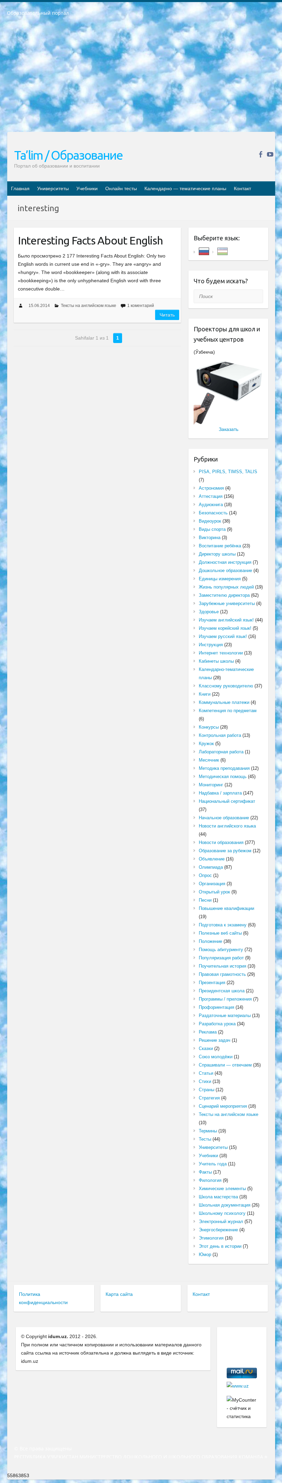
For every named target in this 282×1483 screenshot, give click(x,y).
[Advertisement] (141, 79)
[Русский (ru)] (204, 250)
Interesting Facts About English (90, 240)
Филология (210, 1180)
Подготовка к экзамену (223, 924)
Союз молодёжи (215, 1056)
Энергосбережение (218, 1229)
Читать (167, 315)
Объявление (212, 859)
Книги (204, 694)
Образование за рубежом (225, 850)
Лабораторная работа (221, 751)
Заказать (228, 429)
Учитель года (213, 1163)
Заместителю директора (224, 595)
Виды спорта (212, 529)
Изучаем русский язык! (223, 636)
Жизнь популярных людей (226, 587)
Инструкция (211, 644)
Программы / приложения (225, 999)
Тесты (205, 1139)
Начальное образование (224, 817)
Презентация (212, 982)
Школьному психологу (222, 1213)
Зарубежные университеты (227, 603)
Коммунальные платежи (224, 702)
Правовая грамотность (222, 974)
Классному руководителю (226, 685)
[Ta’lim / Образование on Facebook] (260, 154)
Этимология (211, 1238)
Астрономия (211, 488)
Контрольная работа (220, 735)
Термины (208, 1130)
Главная (20, 188)
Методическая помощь (223, 776)
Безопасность (213, 512)
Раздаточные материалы (225, 1015)
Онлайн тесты (121, 188)
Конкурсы (209, 727)
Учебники (87, 188)
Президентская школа (222, 990)
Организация (212, 883)
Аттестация (211, 496)
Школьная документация (224, 1205)
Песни (205, 900)
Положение (210, 941)
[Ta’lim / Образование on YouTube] (270, 154)
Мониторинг (211, 784)
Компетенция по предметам (228, 710)
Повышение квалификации (226, 908)
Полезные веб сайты (220, 933)
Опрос (205, 875)
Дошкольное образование (225, 570)
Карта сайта (119, 1294)
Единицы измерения (220, 578)
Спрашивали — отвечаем (225, 1065)
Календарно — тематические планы (185, 188)
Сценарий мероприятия (223, 1106)
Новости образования (221, 842)
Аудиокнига (211, 504)
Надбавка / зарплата (220, 793)
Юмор (205, 1254)
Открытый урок (214, 891)
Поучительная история (222, 966)
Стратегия (209, 1097)
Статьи (206, 1073)
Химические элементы (222, 1188)
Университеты (53, 188)
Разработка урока (217, 1023)
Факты (205, 1172)
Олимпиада (211, 867)
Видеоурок (210, 521)
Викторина (209, 537)
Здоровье (209, 611)
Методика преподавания (224, 768)
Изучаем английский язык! (226, 620)
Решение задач (214, 1040)
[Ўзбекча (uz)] (222, 250)
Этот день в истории (220, 1246)
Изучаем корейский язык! (225, 628)
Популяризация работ (221, 957)
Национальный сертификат (227, 801)
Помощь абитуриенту (221, 949)
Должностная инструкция (225, 562)
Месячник (209, 760)
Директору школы (217, 554)
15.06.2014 (39, 305)
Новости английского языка (227, 826)
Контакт (242, 188)
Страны (206, 1089)
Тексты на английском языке (88, 305)
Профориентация (216, 1007)
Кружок (206, 743)
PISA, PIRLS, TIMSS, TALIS (228, 471)
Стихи (205, 1081)
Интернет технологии (221, 652)
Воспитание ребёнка (220, 545)
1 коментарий (140, 305)
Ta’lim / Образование (68, 155)
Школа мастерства (218, 1196)
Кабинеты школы (216, 661)
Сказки (206, 1048)
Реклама (208, 1032)
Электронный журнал (221, 1221)
